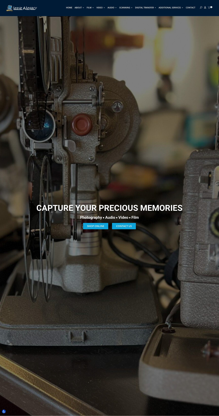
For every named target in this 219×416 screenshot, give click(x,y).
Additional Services (170, 8)
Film (89, 8)
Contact (190, 8)
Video (99, 8)
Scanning (124, 8)
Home (69, 8)
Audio (111, 8)
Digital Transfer (144, 8)
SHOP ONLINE (95, 226)
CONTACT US (124, 226)
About (78, 8)
